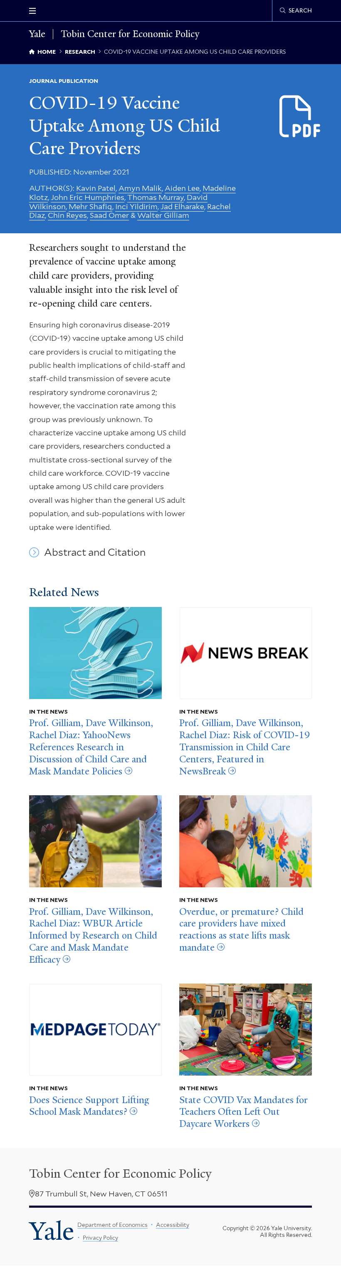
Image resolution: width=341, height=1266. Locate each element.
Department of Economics (112, 1224)
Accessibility (172, 1224)
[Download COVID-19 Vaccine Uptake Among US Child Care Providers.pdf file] (300, 117)
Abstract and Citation (95, 552)
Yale (51, 1231)
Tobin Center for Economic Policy (130, 34)
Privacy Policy (100, 1237)
